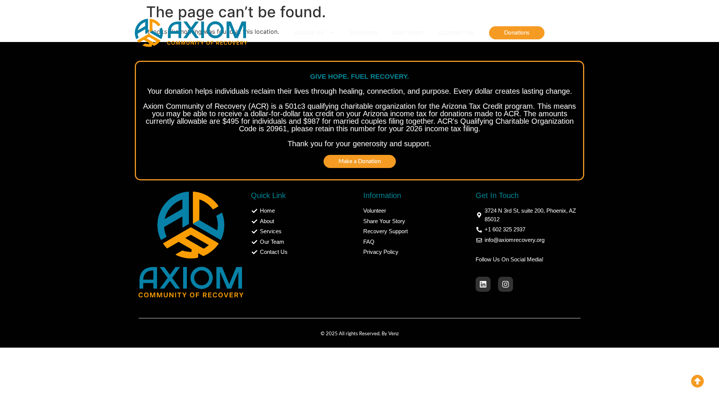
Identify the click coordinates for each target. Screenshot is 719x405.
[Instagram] (505, 284)
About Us (309, 32)
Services (363, 32)
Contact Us (456, 32)
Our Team (408, 32)
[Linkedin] (483, 284)
